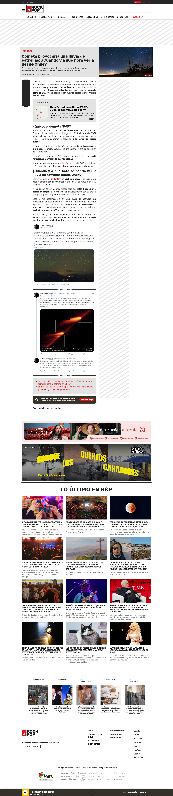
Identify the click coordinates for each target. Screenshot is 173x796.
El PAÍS (63, 773)
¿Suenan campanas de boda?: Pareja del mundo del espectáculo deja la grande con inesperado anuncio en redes (86, 710)
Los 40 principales (73, 773)
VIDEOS (32, 2)
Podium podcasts (62, 779)
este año (64, 163)
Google (136, 731)
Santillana (83, 773)
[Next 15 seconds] (96, 792)
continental (98, 776)
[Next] (101, 792)
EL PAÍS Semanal (104, 776)
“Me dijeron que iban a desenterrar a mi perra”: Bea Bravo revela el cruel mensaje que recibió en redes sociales (135, 710)
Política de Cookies (90, 768)
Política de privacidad (73, 768)
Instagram (138, 738)
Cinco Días (90, 776)
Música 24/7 (63, 17)
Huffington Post (66, 776)
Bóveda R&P (137, 17)
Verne (110, 776)
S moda (98, 782)
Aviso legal (60, 768)
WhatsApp (138, 758)
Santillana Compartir (93, 773)
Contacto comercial (31, 747)
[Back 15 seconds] (87, 792)
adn (115, 773)
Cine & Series (107, 17)
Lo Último (31, 17)
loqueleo (107, 782)
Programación (46, 17)
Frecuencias (116, 734)
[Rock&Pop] (35, 9)
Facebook (137, 742)
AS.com (109, 773)
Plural (81, 782)
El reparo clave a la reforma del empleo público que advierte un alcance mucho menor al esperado (111, 709)
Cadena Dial (115, 776)
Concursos (122, 17)
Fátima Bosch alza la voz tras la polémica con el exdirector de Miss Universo (62, 709)
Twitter (136, 746)
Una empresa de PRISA (46, 775)
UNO (77, 776)
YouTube (137, 750)
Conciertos (77, 17)
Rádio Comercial (125, 782)
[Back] (82, 792)
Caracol (122, 773)
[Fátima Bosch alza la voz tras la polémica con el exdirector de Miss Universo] (62, 695)
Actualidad (92, 17)
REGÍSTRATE (146, 2)
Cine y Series (94, 744)
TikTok (136, 735)
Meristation (116, 782)
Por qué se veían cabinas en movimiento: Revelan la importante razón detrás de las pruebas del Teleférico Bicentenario (38, 710)
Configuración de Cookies (107, 768)
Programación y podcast (135, 792)
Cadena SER (102, 773)
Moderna (72, 782)
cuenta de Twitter (52, 179)
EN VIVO (25, 2)
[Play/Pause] (92, 792)
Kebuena (123, 776)
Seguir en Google (87, 400)
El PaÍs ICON (90, 782)
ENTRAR (137, 2)
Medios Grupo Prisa (46, 780)
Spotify (136, 754)
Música (91, 731)
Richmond (62, 782)
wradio (83, 776)
